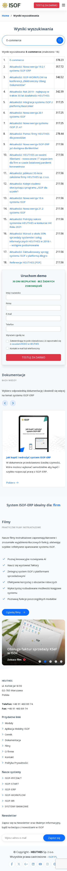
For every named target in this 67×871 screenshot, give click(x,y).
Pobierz (10, 482)
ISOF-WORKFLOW (15, 799)
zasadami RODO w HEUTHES (25, 343)
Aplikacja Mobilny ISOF (17, 732)
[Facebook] (12, 868)
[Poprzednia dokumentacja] (5, 403)
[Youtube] (40, 868)
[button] (40, 665)
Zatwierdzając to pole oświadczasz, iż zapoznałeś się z (35, 342)
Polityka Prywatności (16, 767)
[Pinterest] (55, 868)
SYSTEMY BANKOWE (16, 810)
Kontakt (9, 761)
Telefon (10, 324)
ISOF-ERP (10, 793)
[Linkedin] (33, 868)
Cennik (8, 738)
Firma (8, 303)
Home (5, 15)
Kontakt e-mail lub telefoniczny (25, 348)
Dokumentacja (13, 744)
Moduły (9, 727)
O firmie (9, 755)
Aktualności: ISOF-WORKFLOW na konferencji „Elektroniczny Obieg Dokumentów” (28, 81)
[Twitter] (19, 868)
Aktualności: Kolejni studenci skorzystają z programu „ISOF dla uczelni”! (28, 187)
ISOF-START (12, 787)
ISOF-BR (9, 804)
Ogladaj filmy (13, 616)
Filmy (6, 526)
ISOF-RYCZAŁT (13, 782)
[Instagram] (47, 868)
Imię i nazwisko (13, 292)
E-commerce (17, 60)
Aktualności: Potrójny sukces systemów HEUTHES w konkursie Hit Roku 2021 (31, 222)
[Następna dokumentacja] (13, 403)
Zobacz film (14, 663)
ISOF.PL (52, 860)
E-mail (9, 313)
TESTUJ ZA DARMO (46, 5)
